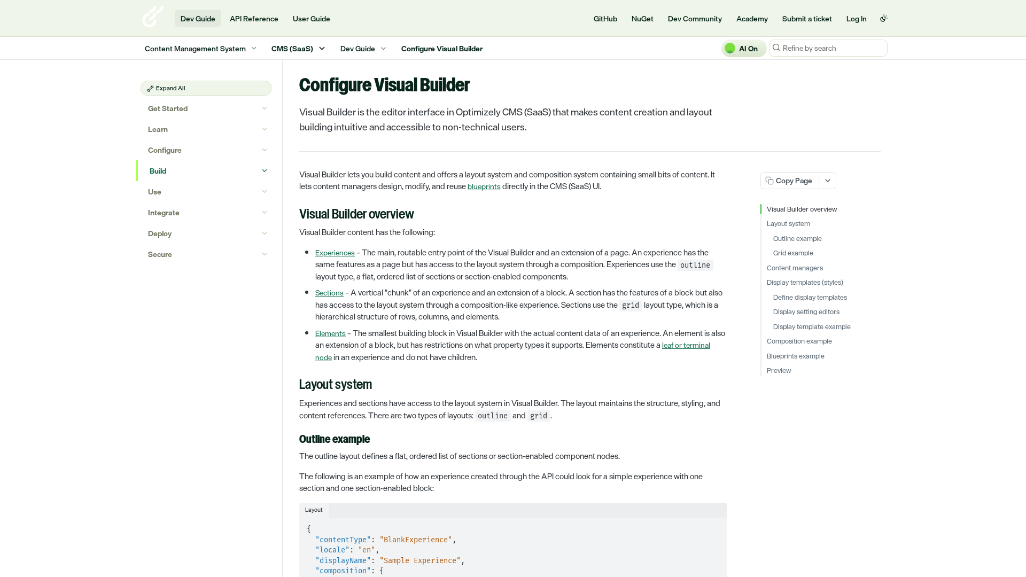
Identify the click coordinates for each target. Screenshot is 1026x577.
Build (158, 171)
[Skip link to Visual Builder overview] (292, 215)
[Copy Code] (713, 526)
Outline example (797, 238)
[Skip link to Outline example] (292, 440)
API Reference (254, 18)
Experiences (335, 252)
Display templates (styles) (805, 282)
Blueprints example (796, 356)
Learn (158, 129)
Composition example (799, 341)
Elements (330, 333)
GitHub (605, 18)
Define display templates (810, 297)
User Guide (311, 18)
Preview (779, 370)
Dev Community (695, 18)
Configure (165, 150)
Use (154, 191)
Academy (752, 18)
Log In (856, 18)
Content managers (795, 268)
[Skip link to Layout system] (292, 386)
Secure (160, 254)
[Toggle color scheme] (883, 18)
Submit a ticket (807, 18)
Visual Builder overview (802, 209)
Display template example (812, 327)
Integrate (164, 212)
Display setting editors (806, 312)
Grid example (793, 253)
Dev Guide (198, 18)
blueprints (484, 186)
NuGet (643, 18)
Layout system (788, 224)
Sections (329, 292)
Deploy (160, 233)
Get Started (168, 108)
